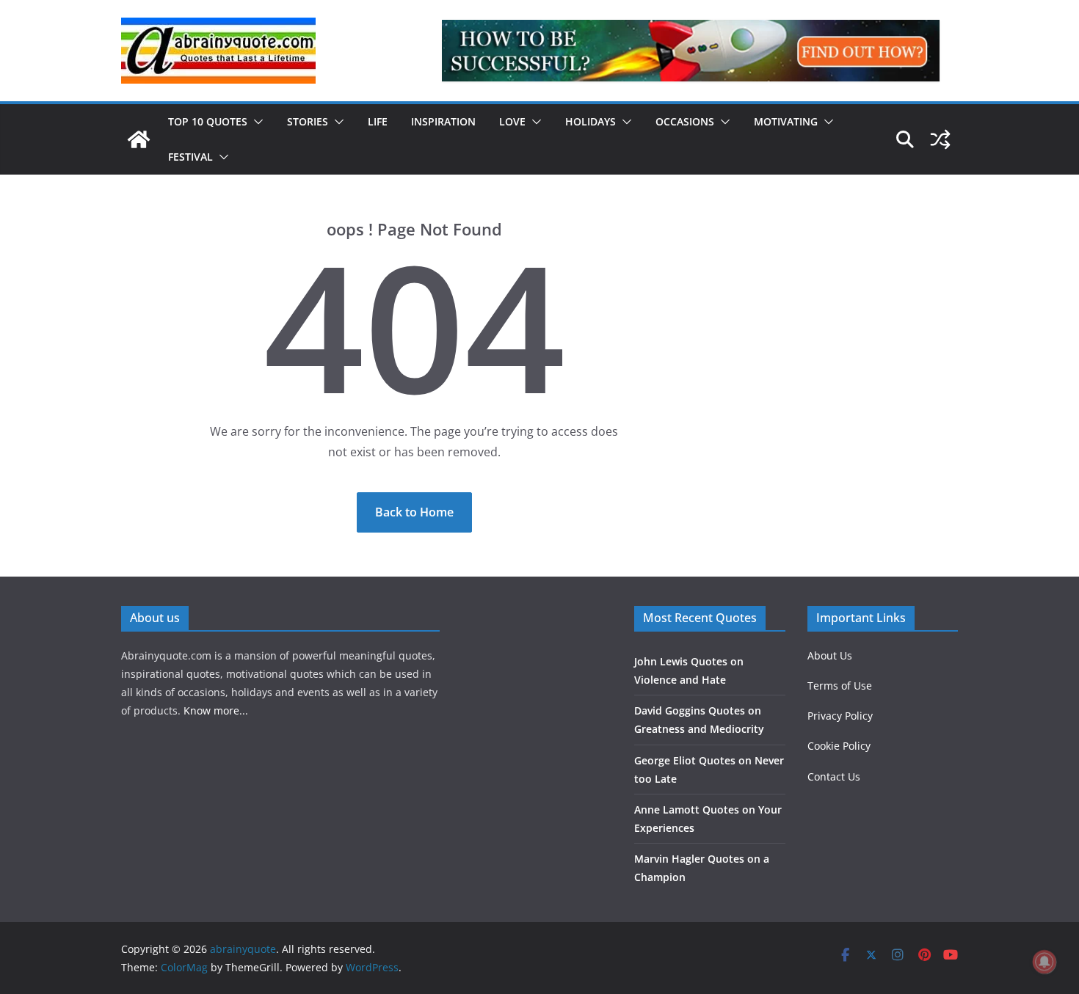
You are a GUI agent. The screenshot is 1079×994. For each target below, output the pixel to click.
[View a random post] (940, 139)
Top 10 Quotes (207, 121)
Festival (190, 157)
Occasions (684, 121)
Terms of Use (839, 685)
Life (378, 121)
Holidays (590, 121)
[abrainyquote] (138, 139)
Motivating (786, 121)
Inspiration (443, 121)
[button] (255, 122)
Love (512, 121)
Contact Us (833, 776)
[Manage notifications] (1044, 961)
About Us (829, 655)
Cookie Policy (839, 746)
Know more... (216, 710)
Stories (307, 121)
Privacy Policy (840, 716)
